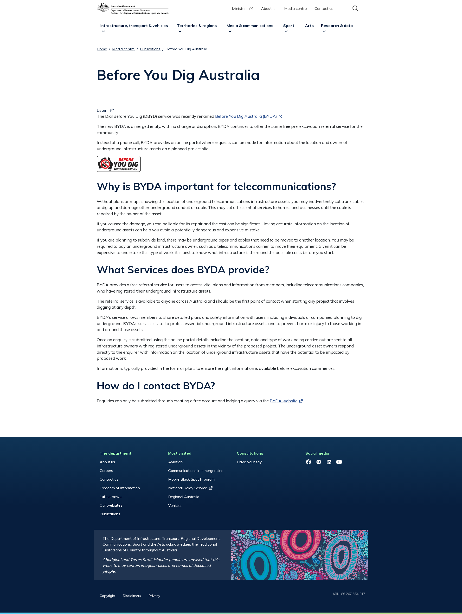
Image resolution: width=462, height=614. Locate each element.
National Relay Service (187, 487)
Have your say (249, 461)
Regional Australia (183, 496)
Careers (106, 470)
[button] (355, 8)
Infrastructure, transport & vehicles (134, 25)
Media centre (295, 8)
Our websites (111, 505)
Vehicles (175, 505)
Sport (288, 25)
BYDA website (283, 400)
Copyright (107, 596)
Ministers (240, 8)
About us (268, 8)
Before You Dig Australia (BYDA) (246, 116)
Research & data (337, 25)
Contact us (323, 8)
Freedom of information (120, 487)
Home (102, 48)
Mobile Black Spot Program (191, 479)
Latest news (111, 496)
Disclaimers (132, 596)
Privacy (154, 596)
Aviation (175, 461)
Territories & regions (197, 25)
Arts (309, 25)
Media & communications (250, 25)
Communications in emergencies (195, 470)
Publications (150, 48)
